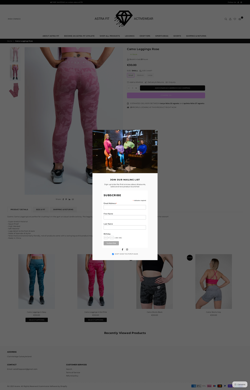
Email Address (110, 203)
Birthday (107, 234)
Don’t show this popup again (126, 254)
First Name (108, 214)
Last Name (108, 224)
